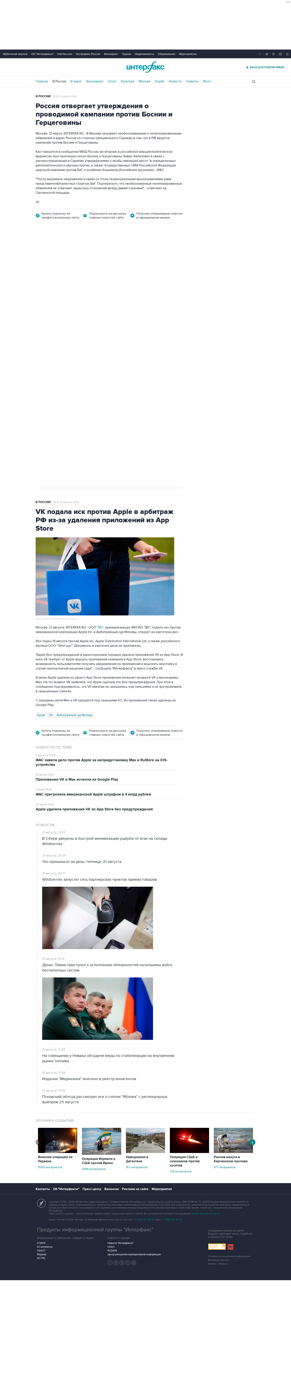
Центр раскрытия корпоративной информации (134, 1254)
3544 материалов (94, 1169)
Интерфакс (145, 67)
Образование (166, 54)
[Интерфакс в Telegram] (116, 1262)
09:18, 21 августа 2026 (66, 502)
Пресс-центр (92, 1189)
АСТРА (41, 1258)
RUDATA (112, 1250)
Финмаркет (111, 54)
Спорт (112, 81)
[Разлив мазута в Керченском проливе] (233, 1152)
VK (51, 715)
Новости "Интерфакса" (120, 1243)
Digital (159, 81)
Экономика (94, 81)
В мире (75, 81)
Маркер (41, 1254)
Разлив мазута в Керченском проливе (231, 1159)
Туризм (126, 54)
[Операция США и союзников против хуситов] (189, 1152)
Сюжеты (192, 81)
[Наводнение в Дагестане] (145, 1152)
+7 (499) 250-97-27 (172, 1219)
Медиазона (44, 353)
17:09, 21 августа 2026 (66, 250)
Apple (41, 715)
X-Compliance (44, 1246)
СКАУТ (41, 1250)
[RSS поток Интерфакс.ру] (127, 1262)
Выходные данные (218, 1260)
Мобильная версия (15, 54)
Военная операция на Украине (55, 1159)
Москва (144, 81)
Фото (207, 81)
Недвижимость (144, 54)
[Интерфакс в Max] (133, 1262)
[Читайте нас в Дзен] (110, 1262)
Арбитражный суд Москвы (75, 715)
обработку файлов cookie (205, 1213)
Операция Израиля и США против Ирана (98, 1161)
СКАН (110, 1246)
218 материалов (180, 1171)
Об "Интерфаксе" (42, 54)
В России (59, 81)
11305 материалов (50, 1167)
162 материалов (136, 1167)
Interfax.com (64, 54)
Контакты (43, 1189)
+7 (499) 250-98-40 (144, 1219)
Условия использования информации (229, 1256)
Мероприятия (188, 54)
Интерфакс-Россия (88, 54)
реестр (172, 279)
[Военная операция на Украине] (57, 1152)
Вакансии (111, 1189)
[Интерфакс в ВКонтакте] (122, 1262)
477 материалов (225, 1167)
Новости (175, 81)
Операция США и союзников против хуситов (185, 1161)
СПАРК (41, 1243)
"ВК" (100, 627)
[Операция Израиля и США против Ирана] (101, 1154)
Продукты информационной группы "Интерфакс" (95, 1229)
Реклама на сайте (135, 1189)
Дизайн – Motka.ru (218, 1263)
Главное (42, 81)
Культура (127, 81)
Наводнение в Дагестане (137, 1159)
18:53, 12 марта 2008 (65, 96)
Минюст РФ (64, 353)
